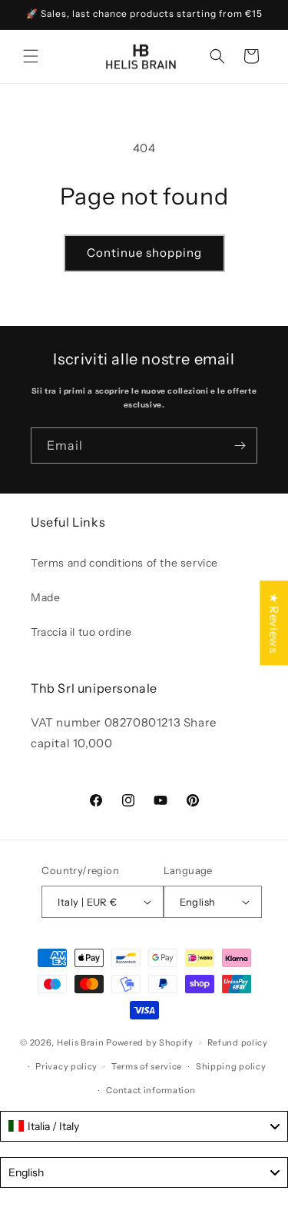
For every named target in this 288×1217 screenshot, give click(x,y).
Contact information (150, 1090)
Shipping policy (231, 1066)
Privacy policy (66, 1066)
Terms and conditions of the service (124, 563)
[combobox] (144, 1126)
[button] (31, 56)
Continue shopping (144, 252)
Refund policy (237, 1042)
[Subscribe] (240, 445)
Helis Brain (80, 1042)
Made (45, 597)
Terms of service (146, 1066)
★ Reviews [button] (273, 623)
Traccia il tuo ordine (81, 632)
